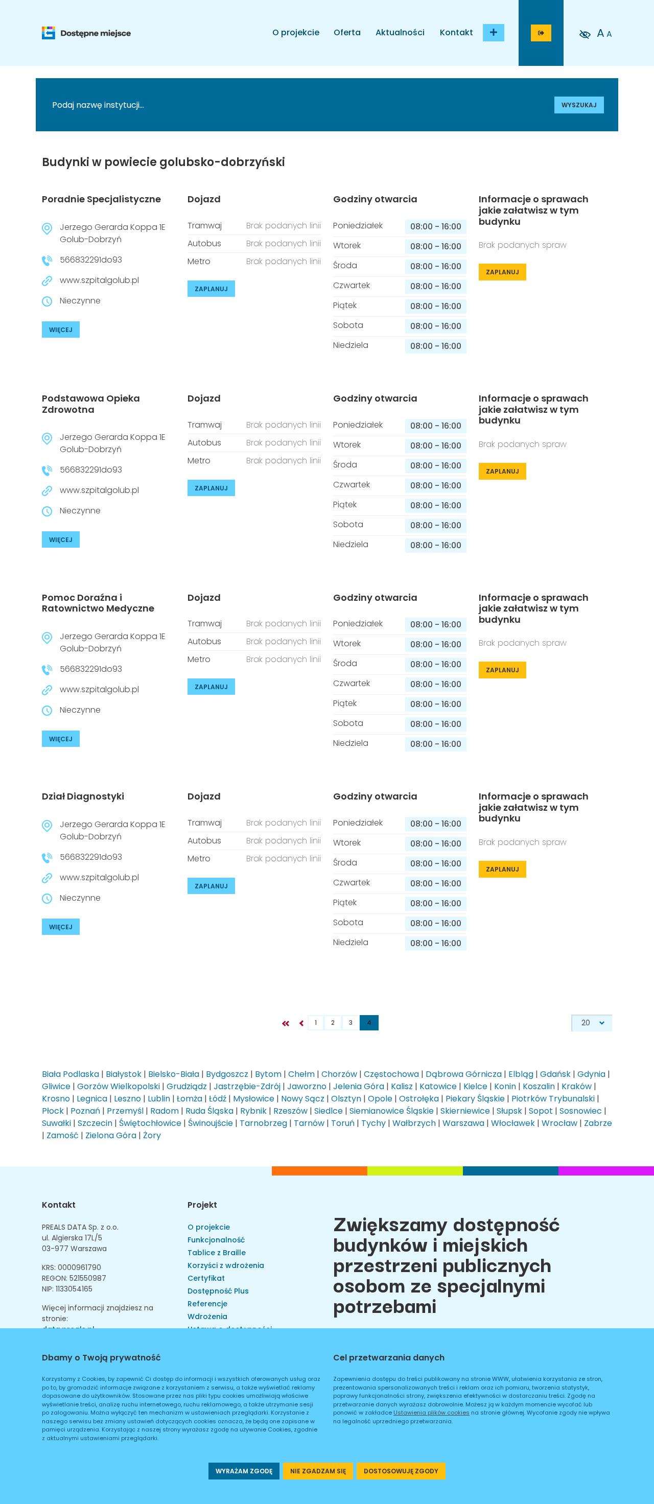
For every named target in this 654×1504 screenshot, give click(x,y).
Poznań (85, 1111)
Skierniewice (465, 1111)
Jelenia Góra (358, 1086)
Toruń (343, 1123)
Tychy (373, 1123)
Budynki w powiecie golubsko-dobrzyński (163, 162)
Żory (152, 1135)
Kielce (475, 1086)
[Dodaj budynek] (493, 32)
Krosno (56, 1098)
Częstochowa (391, 1074)
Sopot (541, 1111)
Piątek (345, 305)
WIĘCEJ (61, 329)
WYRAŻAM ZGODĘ (244, 1471)
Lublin (159, 1098)
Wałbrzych (414, 1123)
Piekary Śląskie (475, 1098)
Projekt (202, 1205)
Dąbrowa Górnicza (464, 1074)
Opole (380, 1098)
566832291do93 (91, 260)
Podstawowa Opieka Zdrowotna (91, 404)
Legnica (92, 1098)
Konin (505, 1086)
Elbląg (520, 1074)
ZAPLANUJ (211, 289)
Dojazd (204, 199)
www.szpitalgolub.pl (99, 280)
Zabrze (598, 1123)
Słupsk (509, 1111)
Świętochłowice (150, 1123)
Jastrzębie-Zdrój (247, 1086)
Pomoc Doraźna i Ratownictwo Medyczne (98, 603)
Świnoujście (210, 1123)
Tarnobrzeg (263, 1123)
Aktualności (400, 32)
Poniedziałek (358, 225)
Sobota (348, 325)
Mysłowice (253, 1098)
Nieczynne (80, 301)
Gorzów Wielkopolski (118, 1086)
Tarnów (309, 1123)
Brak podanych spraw (523, 245)
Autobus (204, 243)
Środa (345, 265)
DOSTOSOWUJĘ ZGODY (401, 1471)
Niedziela (350, 345)
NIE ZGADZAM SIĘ (318, 1471)
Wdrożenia (207, 1316)
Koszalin (539, 1086)
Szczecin (95, 1123)
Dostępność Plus (218, 1291)
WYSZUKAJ (579, 105)
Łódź (217, 1098)
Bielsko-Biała (173, 1074)
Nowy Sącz (302, 1098)
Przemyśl (125, 1111)
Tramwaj (205, 225)
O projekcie (295, 32)
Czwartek (351, 285)
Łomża (189, 1098)
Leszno (127, 1098)
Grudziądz (187, 1086)
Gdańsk (555, 1074)
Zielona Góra (110, 1135)
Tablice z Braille (217, 1253)
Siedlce (328, 1111)
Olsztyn (346, 1098)
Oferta (347, 32)
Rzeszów (290, 1111)
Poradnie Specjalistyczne (101, 199)
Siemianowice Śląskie (391, 1111)
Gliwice (56, 1086)
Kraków (577, 1086)
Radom (164, 1111)
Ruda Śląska (209, 1111)
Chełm (301, 1074)
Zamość (62, 1135)
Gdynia (591, 1074)
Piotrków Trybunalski (553, 1098)
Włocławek (513, 1123)
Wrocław (559, 1123)
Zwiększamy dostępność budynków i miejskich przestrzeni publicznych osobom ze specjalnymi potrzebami (446, 1263)
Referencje (207, 1304)
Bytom (268, 1074)
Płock (53, 1111)
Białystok (124, 1074)
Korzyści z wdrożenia (226, 1265)
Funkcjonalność (216, 1240)
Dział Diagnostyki (83, 796)
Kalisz (402, 1086)
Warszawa (463, 1123)
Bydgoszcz (227, 1074)
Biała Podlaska (70, 1074)
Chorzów (339, 1074)
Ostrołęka (419, 1098)
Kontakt (456, 32)
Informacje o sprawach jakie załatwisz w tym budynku (534, 210)
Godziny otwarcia (375, 199)
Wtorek (347, 245)
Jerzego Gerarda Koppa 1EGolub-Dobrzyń (113, 233)
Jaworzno (306, 1086)
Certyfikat (206, 1278)
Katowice (438, 1086)
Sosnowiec (580, 1111)
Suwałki (56, 1123)
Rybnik (253, 1111)
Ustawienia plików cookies (431, 1412)
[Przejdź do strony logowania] (541, 33)
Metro (199, 261)
